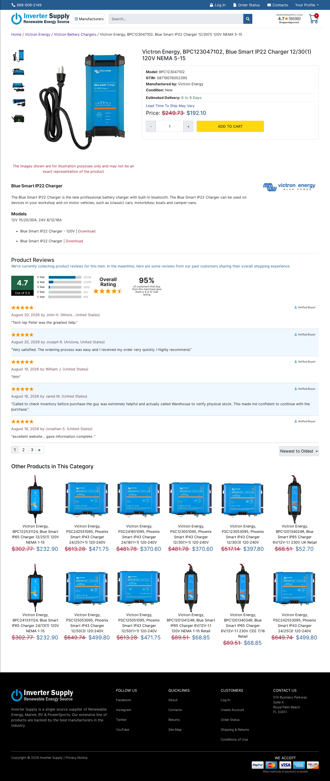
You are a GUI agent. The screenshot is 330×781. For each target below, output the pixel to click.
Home (16, 34)
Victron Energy (37, 34)
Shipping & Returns (235, 729)
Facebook (123, 700)
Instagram (123, 710)
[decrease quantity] (151, 126)
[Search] (247, 19)
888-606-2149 (29, 5)
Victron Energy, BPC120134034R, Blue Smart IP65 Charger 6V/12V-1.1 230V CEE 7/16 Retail (243, 626)
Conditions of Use (234, 739)
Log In (220, 5)
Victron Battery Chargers (75, 34)
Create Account (232, 710)
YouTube (122, 729)
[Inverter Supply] (40, 19)
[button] (307, 5)
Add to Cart (230, 126)
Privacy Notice (76, 757)
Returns (174, 720)
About (173, 700)
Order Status (249, 5)
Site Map (175, 729)
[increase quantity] (188, 126)
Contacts (280, 5)
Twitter (121, 720)
